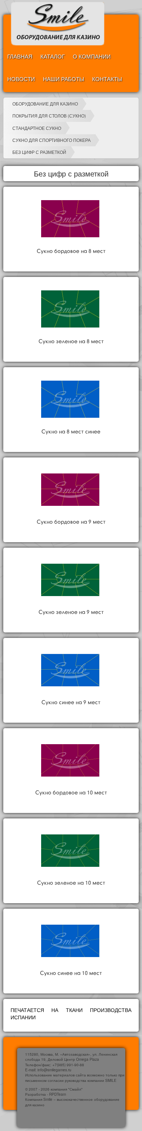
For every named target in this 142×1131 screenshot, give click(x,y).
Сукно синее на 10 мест (71, 973)
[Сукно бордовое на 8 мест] (70, 218)
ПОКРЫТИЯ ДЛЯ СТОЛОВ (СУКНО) (49, 115)
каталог (52, 56)
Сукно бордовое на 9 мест (71, 522)
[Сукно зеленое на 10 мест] (70, 850)
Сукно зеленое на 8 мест (71, 341)
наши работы (63, 79)
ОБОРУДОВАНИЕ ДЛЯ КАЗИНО (45, 103)
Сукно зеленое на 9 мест (71, 612)
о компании (92, 56)
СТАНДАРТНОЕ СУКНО (36, 128)
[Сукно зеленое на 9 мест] (70, 579)
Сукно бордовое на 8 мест (71, 251)
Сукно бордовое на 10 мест (71, 792)
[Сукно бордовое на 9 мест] (70, 489)
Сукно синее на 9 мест (71, 702)
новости (21, 79)
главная (19, 56)
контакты (107, 79)
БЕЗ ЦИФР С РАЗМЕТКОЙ (39, 152)
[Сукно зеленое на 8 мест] (70, 308)
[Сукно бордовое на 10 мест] (70, 760)
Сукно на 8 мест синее (71, 431)
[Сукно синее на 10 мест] (70, 940)
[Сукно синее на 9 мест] (70, 669)
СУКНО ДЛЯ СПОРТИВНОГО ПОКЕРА (51, 140)
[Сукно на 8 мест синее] (70, 399)
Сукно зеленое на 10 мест (71, 883)
